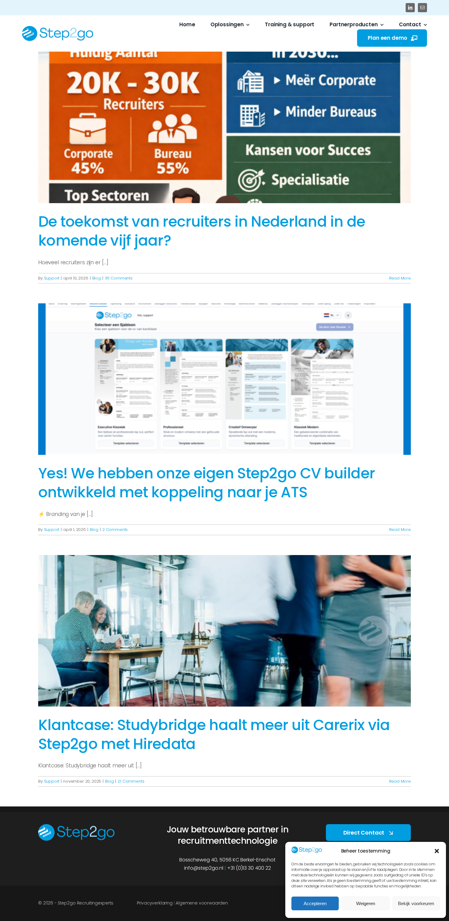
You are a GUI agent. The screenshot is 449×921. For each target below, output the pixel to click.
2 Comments (115, 529)
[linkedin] (410, 7)
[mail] (422, 7)
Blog (96, 278)
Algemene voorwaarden (202, 903)
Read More (400, 278)
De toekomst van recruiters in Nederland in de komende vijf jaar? (201, 231)
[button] (437, 851)
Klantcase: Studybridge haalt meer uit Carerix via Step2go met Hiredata (214, 734)
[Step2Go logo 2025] (57, 28)
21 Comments (131, 781)
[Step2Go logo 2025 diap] (76, 826)
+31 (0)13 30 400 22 (249, 868)
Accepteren (315, 903)
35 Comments (119, 278)
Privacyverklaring (155, 903)
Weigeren (365, 903)
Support (52, 278)
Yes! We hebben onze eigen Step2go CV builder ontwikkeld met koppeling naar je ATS (206, 483)
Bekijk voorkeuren (416, 903)
